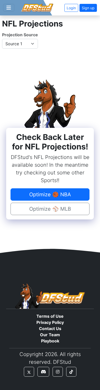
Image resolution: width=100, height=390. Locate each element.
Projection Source (20, 34)
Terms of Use (50, 316)
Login (71, 8)
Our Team (50, 334)
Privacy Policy (50, 322)
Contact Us (50, 328)
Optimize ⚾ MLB (50, 209)
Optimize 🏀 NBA (50, 194)
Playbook (50, 340)
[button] (29, 372)
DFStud (62, 362)
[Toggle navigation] (8, 8)
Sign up (88, 8)
